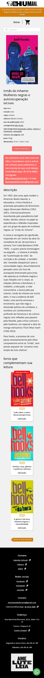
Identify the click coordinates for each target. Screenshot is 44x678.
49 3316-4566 (29, 607)
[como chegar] (20, 630)
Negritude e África (25, 129)
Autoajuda (17, 131)
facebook (20, 581)
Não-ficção (19, 125)
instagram (20, 585)
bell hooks (9, 102)
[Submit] (6, 29)
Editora (20, 564)
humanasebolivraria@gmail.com (21, 181)
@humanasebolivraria (16, 178)
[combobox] (22, 29)
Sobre (20, 569)
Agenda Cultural (20, 560)
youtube (20, 590)
